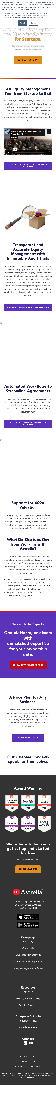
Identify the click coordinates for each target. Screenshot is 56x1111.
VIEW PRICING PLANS (28, 738)
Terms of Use (28, 1061)
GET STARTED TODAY (28, 60)
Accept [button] (22, 23)
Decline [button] (33, 23)
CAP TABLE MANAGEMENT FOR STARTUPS (28, 307)
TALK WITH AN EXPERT (30, 665)
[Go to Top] (29, 1108)
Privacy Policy (28, 1056)
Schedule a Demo (28, 869)
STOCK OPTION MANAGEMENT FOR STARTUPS (28, 424)
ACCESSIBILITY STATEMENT (28, 1067)
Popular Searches (28, 1005)
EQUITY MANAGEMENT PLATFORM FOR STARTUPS (28, 166)
